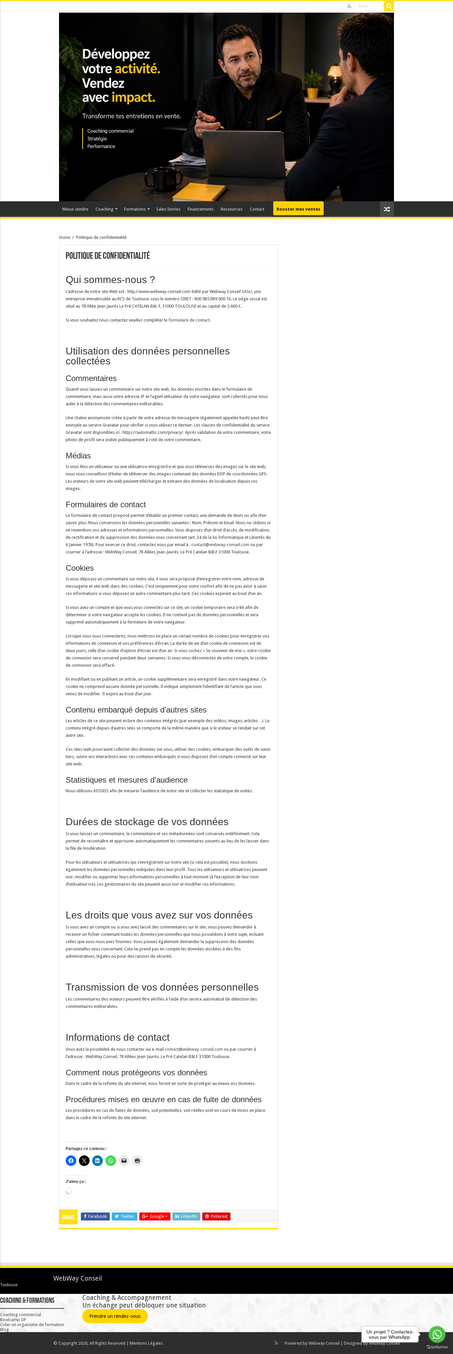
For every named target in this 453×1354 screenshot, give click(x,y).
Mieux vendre (75, 209)
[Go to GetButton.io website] (437, 1347)
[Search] (389, 6)
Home (64, 237)
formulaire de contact (189, 320)
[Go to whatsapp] (437, 1334)
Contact (257, 209)
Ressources (231, 209)
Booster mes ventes (298, 209)
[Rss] (349, 6)
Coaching (104, 209)
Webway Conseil (324, 1343)
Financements (201, 209)
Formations (135, 209)
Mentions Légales (146, 1343)
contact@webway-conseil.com (220, 544)
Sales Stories (168, 209)
